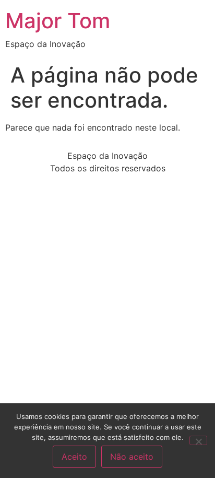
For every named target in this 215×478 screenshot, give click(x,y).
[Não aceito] (198, 440)
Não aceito (131, 456)
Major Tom (57, 20)
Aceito (74, 456)
